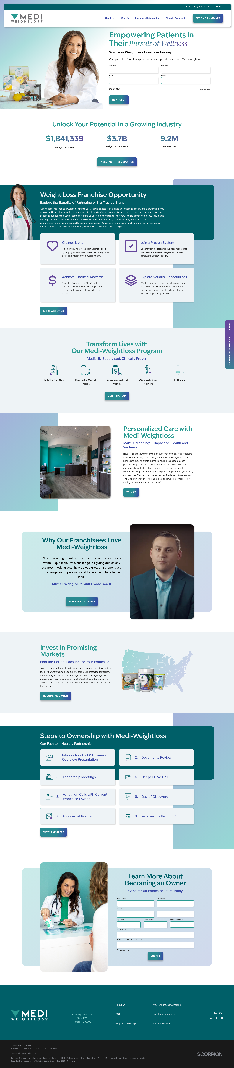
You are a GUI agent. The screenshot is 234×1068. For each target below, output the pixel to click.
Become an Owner (162, 1023)
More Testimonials (82, 601)
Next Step (119, 100)
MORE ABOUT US (53, 311)
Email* (111, 76)
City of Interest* (149, 920)
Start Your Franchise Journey (229, 344)
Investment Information (117, 162)
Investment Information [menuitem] (147, 18)
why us (131, 492)
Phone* (164, 76)
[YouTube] (222, 1018)
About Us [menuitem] (109, 18)
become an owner (55, 696)
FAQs (218, 6)
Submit (155, 956)
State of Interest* (176, 920)
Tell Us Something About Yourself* (129, 940)
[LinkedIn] (211, 1018)
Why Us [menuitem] (125, 18)
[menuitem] (14, 1048)
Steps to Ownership (126, 1023)
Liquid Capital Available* (126, 930)
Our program (117, 395)
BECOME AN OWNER (208, 18)
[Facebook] (216, 1018)
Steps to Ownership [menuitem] (176, 18)
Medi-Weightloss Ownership (167, 1005)
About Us (120, 1005)
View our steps (53, 832)
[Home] (27, 18)
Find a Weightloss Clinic (198, 6)
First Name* (113, 65)
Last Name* (165, 65)
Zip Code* (120, 920)
